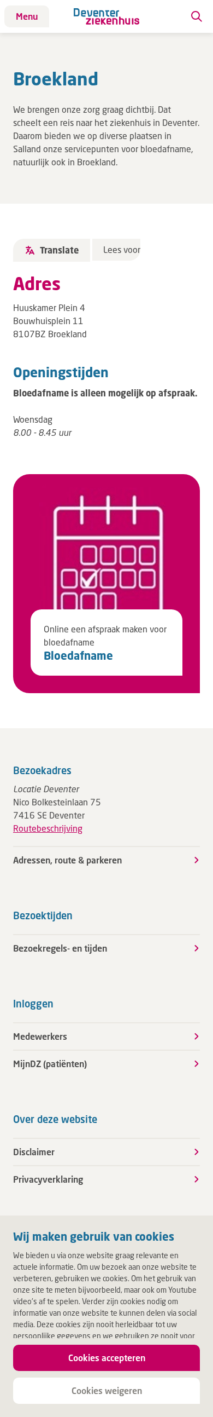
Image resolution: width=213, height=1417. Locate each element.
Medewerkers (40, 1036)
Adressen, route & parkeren (67, 860)
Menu (27, 16)
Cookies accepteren (106, 1357)
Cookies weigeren (107, 1390)
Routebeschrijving (47, 828)
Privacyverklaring (48, 1179)
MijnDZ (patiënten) (50, 1063)
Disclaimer (34, 1152)
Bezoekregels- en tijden (60, 948)
